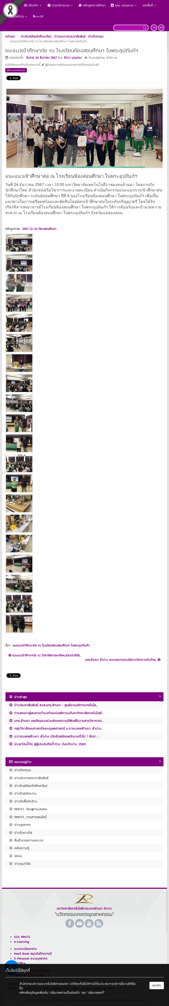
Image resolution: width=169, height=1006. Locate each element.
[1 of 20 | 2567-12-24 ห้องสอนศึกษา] (84, 242)
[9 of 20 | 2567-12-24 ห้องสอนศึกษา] (84, 403)
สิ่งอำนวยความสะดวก (28, 840)
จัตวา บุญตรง (73, 57)
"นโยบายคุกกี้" (96, 992)
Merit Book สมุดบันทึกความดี (33, 953)
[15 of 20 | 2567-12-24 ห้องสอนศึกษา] (84, 523)
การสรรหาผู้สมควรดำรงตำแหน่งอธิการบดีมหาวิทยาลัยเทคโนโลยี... (58, 712)
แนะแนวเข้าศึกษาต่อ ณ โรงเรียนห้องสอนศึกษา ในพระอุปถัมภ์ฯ (51, 645)
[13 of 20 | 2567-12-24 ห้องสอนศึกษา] (84, 483)
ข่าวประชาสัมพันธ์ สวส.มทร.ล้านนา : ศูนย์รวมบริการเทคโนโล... (55, 704)
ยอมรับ (156, 985)
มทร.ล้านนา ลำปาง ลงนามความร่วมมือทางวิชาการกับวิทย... (121, 660)
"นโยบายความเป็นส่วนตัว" (65, 992)
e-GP (39, 16)
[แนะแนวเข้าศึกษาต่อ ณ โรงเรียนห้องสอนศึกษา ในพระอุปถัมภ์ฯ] (84, 128)
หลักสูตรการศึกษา (94, 5)
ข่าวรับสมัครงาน (24, 793)
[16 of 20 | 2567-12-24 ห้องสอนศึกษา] (84, 543)
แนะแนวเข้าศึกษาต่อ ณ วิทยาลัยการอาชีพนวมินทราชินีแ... (46, 655)
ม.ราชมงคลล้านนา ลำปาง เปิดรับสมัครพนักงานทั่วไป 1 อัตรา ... (56, 736)
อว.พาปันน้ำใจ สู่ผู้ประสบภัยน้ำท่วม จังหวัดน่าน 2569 (49, 743)
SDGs (17, 855)
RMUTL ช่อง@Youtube (30, 808)
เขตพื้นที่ (148, 5)
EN (161, 28)
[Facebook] (69, 923)
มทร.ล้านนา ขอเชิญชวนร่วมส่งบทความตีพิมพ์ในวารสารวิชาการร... (58, 720)
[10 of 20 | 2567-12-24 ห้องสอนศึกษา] (84, 423)
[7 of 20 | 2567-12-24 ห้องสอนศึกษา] (84, 363)
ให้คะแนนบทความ (16, 70)
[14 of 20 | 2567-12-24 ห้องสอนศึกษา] (84, 503)
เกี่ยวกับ (32, 5)
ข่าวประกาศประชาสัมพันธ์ (30, 777)
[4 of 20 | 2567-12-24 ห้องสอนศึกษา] (84, 302)
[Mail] (79, 923)
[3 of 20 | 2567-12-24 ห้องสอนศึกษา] (84, 282)
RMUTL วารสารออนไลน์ (30, 816)
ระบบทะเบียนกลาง (25, 949)
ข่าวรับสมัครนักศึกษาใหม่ (30, 785)
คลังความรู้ (21, 847)
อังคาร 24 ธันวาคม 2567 (41, 57)
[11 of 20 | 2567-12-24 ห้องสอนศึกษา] (84, 443)
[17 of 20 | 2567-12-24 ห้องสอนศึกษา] (84, 563)
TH (154, 28)
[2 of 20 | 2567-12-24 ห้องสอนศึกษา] (84, 262)
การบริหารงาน (60, 5)
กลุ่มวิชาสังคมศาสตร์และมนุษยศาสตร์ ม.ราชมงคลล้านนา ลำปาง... (58, 728)
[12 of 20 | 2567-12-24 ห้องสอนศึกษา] (84, 463)
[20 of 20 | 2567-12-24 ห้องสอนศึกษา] (84, 623)
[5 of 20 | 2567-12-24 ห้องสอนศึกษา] (84, 323)
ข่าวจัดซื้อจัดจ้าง (25, 801)
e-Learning (21, 941)
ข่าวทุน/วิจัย (22, 863)
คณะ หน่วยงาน (123, 5)
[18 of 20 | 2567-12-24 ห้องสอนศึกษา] (84, 583)
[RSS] (98, 923)
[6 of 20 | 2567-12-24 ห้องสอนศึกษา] (84, 343)
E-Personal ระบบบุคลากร (30, 958)
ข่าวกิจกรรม (22, 769)
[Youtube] (89, 923)
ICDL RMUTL (22, 937)
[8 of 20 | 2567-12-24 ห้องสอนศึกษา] (84, 383)
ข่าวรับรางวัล (22, 832)
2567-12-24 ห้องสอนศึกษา (39, 228)
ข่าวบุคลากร (22, 824)
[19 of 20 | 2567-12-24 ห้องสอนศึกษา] (84, 603)
